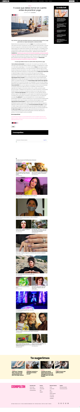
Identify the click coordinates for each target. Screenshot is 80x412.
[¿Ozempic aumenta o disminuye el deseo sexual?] (33, 365)
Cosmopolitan (33, 12)
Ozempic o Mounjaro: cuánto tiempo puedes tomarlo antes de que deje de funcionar (61, 20)
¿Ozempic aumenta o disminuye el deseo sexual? (32, 373)
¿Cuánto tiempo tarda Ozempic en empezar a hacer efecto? (61, 35)
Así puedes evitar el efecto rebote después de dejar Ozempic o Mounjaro (62, 40)
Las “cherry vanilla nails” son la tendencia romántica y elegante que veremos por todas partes (62, 25)
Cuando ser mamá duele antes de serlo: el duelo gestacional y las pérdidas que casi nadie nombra (47, 374)
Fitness (46, 1)
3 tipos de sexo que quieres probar (61, 372)
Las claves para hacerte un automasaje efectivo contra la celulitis (25, 116)
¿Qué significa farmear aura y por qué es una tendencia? (61, 31)
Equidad (50, 1)
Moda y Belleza (41, 1)
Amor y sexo (28, 1)
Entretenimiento (34, 1)
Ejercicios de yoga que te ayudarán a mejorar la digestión (24, 59)
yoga (13, 126)
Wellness (29, 5)
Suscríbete (72, 1)
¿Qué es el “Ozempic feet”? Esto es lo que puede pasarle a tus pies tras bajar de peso (18, 373)
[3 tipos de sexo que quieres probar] (62, 365)
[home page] (5, 1)
